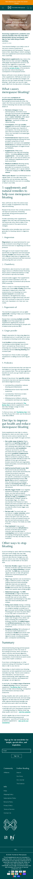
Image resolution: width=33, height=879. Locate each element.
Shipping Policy (8, 794)
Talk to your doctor (8, 176)
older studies (18, 288)
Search (19, 772)
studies (10, 254)
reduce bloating (18, 569)
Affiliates (6, 772)
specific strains (24, 378)
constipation (9, 533)
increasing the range (19, 484)
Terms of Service (9, 809)
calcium (20, 154)
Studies (14, 566)
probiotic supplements (20, 453)
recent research (8, 294)
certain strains (14, 68)
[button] (3, 8)
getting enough (20, 443)
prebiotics (22, 448)
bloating (25, 61)
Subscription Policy (10, 798)
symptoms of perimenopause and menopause (13, 98)
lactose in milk (10, 497)
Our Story (20, 776)
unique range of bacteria (21, 683)
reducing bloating (20, 350)
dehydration (22, 528)
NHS (15, 571)
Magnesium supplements (11, 59)
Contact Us (7, 813)
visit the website (24, 712)
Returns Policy (8, 802)
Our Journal (20, 780)
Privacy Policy (8, 805)
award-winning (9, 685)
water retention (15, 117)
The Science (20, 784)
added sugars (25, 621)
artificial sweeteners (15, 623)
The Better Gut (21, 412)
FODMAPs (21, 497)
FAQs (5, 791)
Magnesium (6, 242)
